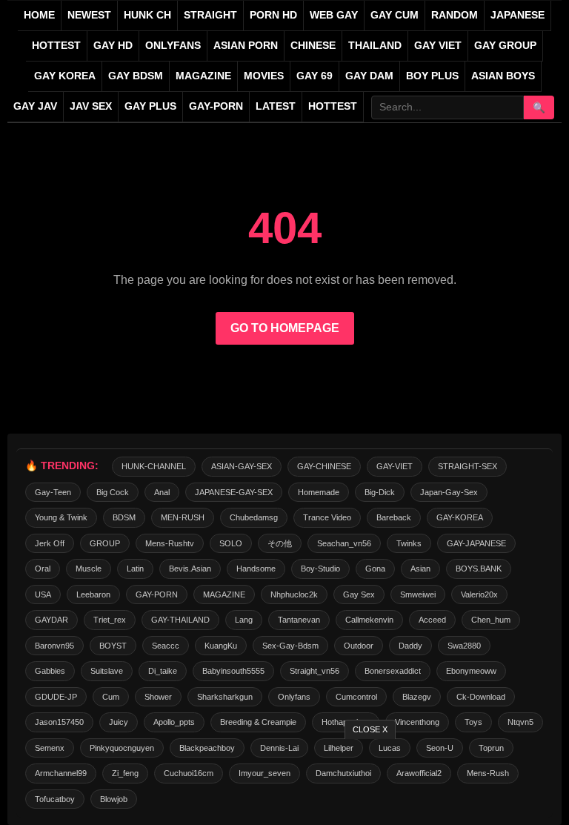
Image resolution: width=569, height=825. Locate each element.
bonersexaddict (393, 670)
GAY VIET (438, 45)
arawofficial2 (419, 773)
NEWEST (89, 15)
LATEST (276, 106)
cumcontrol (356, 696)
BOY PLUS (432, 76)
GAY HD (113, 45)
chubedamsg (254, 517)
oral (42, 568)
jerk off (49, 543)
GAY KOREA (65, 76)
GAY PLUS (150, 106)
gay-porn (216, 106)
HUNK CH (147, 15)
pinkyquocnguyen (122, 747)
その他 (279, 543)
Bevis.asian (190, 568)
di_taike (162, 670)
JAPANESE (517, 15)
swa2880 (464, 645)
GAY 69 (314, 76)
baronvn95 (54, 645)
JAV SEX (91, 106)
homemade (318, 492)
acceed (432, 619)
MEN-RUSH (182, 517)
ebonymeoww (471, 670)
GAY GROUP (505, 45)
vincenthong (417, 722)
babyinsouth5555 (233, 670)
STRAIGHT (210, 15)
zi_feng (125, 773)
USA (43, 594)
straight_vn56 (314, 670)
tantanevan (299, 619)
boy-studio (320, 568)
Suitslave (106, 670)
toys (473, 722)
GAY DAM (369, 76)
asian (420, 568)
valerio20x (479, 594)
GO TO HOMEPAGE (284, 328)
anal (162, 492)
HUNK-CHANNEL (154, 466)
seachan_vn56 (344, 543)
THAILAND (375, 45)
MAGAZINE (203, 76)
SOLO (230, 543)
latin (135, 568)
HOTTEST (56, 45)
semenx (49, 747)
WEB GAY (334, 15)
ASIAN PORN (245, 45)
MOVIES (264, 76)
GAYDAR (51, 619)
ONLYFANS (173, 45)
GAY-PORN (157, 594)
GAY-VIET (394, 466)
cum (110, 696)
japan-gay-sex (449, 492)
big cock (112, 492)
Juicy (118, 722)
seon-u (439, 747)
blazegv (416, 696)
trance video (327, 517)
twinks (409, 543)
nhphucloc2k (294, 594)
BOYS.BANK (479, 568)
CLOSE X (370, 729)
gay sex (359, 594)
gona (375, 568)
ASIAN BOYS (503, 76)
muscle (89, 568)
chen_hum (490, 619)
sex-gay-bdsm (290, 645)
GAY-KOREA (459, 517)
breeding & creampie (258, 722)
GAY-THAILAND (180, 619)
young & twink (61, 517)
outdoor (358, 645)
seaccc (165, 645)
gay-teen (53, 492)
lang (244, 619)
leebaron (93, 594)
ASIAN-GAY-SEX (241, 466)
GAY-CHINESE (324, 466)
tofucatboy (55, 799)
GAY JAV (35, 106)
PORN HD (273, 15)
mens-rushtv (169, 543)
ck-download (480, 696)
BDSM (124, 517)
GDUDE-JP (56, 696)
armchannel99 (61, 773)
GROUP (105, 543)
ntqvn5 (520, 722)
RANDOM (454, 15)
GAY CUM (394, 15)
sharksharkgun (225, 696)
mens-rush (488, 773)
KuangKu (220, 645)
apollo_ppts (174, 722)
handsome (256, 568)
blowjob (113, 799)
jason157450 (59, 722)
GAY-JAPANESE (476, 543)
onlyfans (294, 696)
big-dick (380, 492)
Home (39, 15)
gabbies (50, 670)
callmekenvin (369, 619)
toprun (491, 747)
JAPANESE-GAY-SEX (234, 492)
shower (158, 696)
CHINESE (313, 45)
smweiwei (418, 594)
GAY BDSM (135, 76)
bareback (393, 517)
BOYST (113, 645)
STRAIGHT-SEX (467, 466)
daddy (410, 645)
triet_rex (109, 619)
